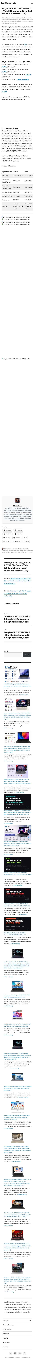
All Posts (5, 1347)
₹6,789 (4, 72)
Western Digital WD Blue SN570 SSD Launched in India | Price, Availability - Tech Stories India (17, 580)
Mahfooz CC (17, 505)
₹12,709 (28, 74)
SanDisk (5, 552)
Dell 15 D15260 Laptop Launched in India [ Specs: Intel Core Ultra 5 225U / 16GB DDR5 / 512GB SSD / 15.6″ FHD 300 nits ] (17, 1088)
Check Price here (23, 79)
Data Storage (19, 550)
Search (6, 651)
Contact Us (18, 1357)
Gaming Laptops (8, 1325)
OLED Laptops (7, 1329)
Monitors (6, 1334)
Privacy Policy (26, 1357)
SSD (25, 44)
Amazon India (12, 550)
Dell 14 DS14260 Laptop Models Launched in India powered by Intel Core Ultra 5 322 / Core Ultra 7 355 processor (17, 686)
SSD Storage (14, 552)
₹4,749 (4, 67)
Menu (32, 4)
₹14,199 (4, 92)
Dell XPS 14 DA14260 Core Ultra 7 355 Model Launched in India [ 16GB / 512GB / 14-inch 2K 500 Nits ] (17, 875)
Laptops (5, 1320)
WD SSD (20, 552)
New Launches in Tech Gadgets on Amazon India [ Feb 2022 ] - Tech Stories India (17, 593)
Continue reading (24, 694)
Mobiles (5, 1338)
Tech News (6, 1342)
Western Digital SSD (27, 552)
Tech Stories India (8, 3)
